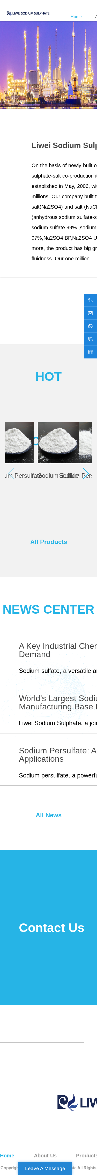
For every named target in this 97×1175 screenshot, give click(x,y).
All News (49, 815)
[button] (86, 473)
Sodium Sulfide (58, 475)
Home (76, 16)
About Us (45, 1155)
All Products (48, 541)
